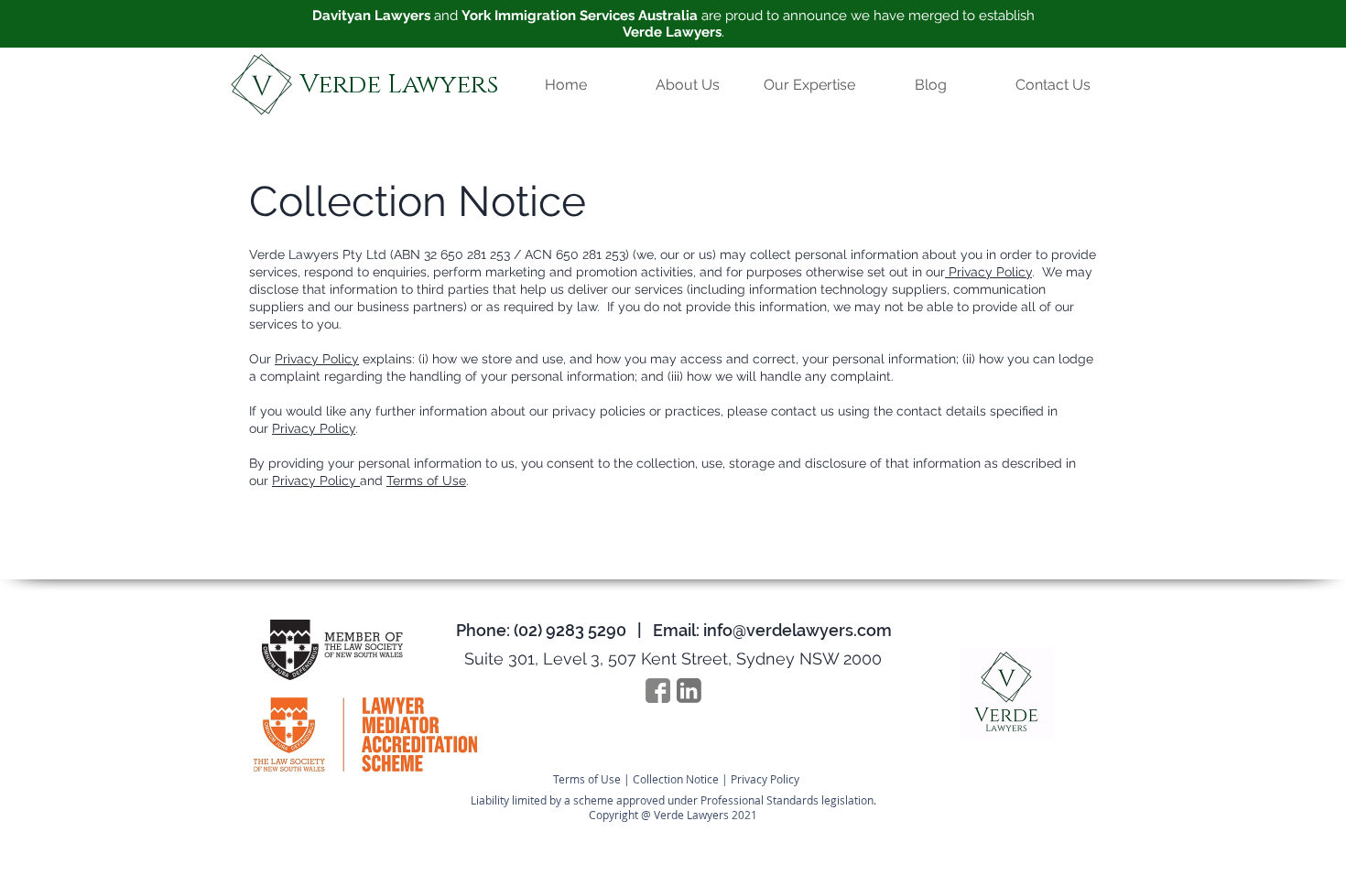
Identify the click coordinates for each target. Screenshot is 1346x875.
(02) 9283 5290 (570, 630)
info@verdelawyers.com (797, 630)
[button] (809, 84)
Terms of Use (426, 480)
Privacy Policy (988, 272)
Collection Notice (676, 779)
